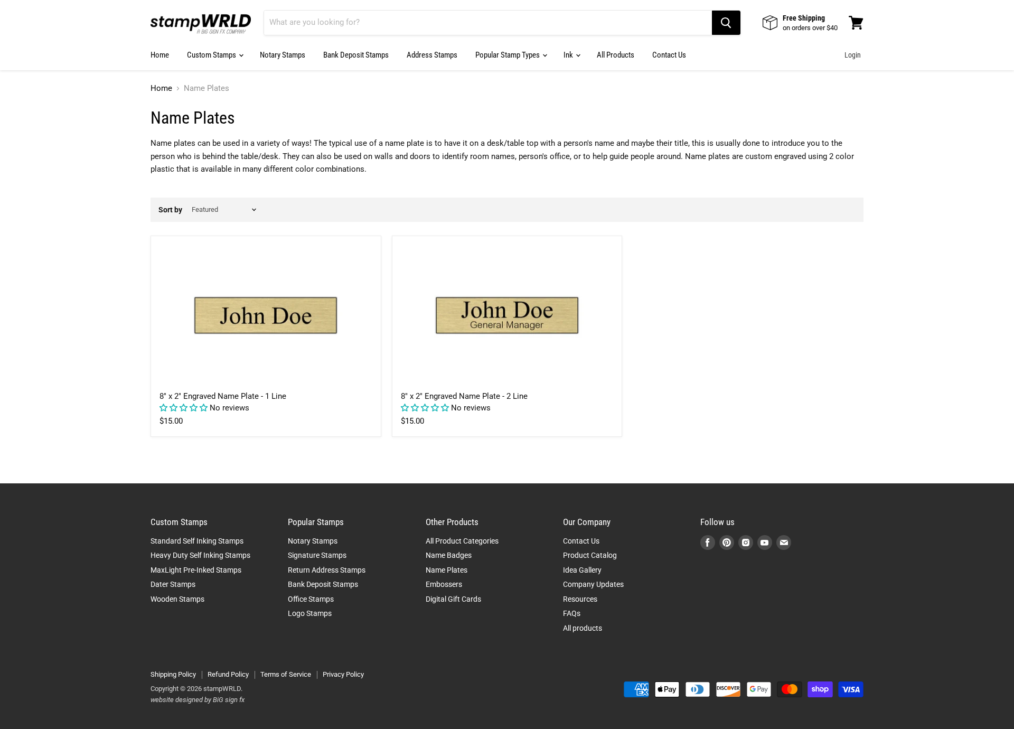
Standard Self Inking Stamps (197, 541)
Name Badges (449, 555)
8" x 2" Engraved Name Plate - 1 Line (222, 396)
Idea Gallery (582, 570)
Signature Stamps (317, 555)
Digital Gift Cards (453, 599)
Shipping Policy (173, 674)
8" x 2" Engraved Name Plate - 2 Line (464, 396)
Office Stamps (311, 599)
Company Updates (593, 584)
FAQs (571, 613)
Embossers (444, 584)
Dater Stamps (173, 584)
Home (160, 55)
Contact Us (669, 55)
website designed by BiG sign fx (198, 700)
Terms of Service (285, 674)
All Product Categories (462, 541)
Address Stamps (432, 55)
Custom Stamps (212, 55)
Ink (569, 55)
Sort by (170, 209)
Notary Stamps (282, 55)
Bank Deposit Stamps (356, 55)
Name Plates (446, 570)
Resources (580, 599)
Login (852, 55)
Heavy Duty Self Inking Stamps (200, 555)
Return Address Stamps (326, 570)
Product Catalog (590, 555)
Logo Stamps (310, 613)
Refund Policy (228, 674)
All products (582, 628)
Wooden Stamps (177, 599)
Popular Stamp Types (508, 55)
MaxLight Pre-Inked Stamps (196, 570)
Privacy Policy (343, 674)
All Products (615, 55)
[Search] (726, 23)
